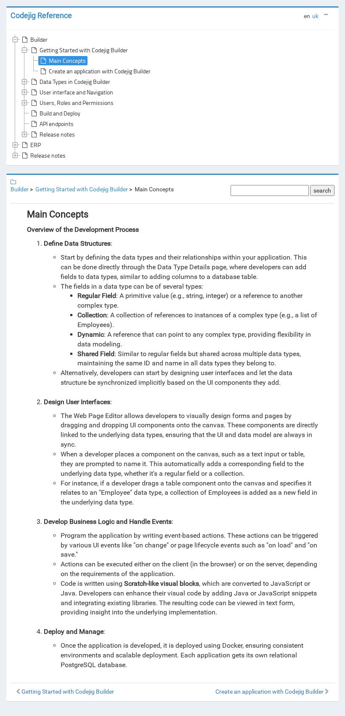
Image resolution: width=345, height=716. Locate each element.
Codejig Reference (41, 15)
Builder (39, 39)
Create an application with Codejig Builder (100, 71)
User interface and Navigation (76, 92)
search (322, 190)
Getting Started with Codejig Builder (84, 50)
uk (315, 16)
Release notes (57, 134)
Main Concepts (67, 60)
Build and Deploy (60, 113)
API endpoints (57, 124)
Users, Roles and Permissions (77, 103)
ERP (35, 145)
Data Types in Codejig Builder (75, 82)
